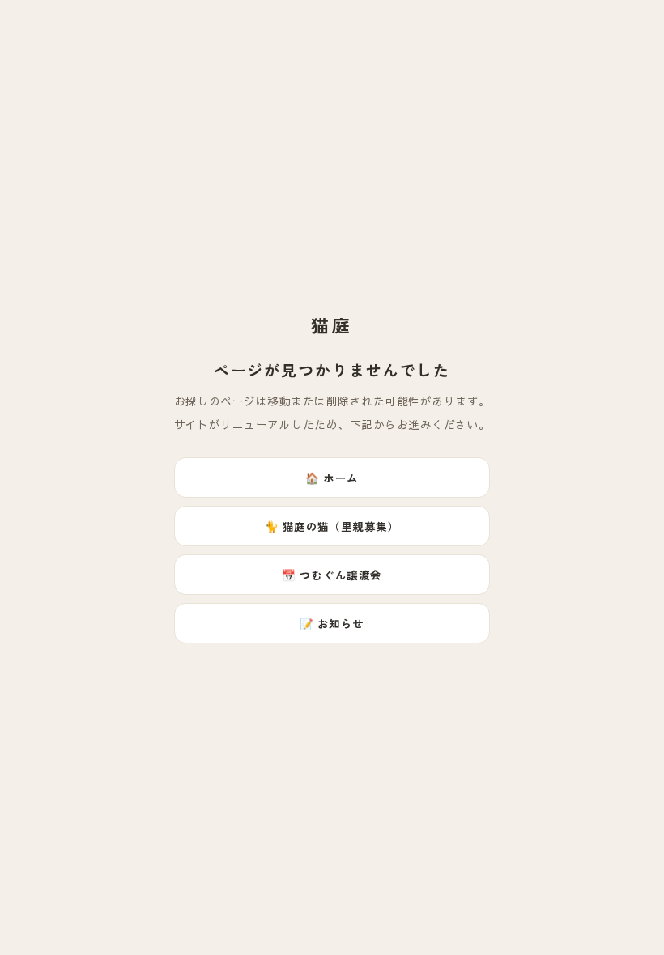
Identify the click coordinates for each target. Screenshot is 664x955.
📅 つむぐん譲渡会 (331, 575)
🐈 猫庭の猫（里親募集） (332, 526)
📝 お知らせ (332, 623)
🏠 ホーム (331, 477)
